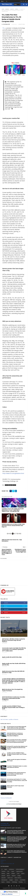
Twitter (14, 606)
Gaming (3, 873)
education (4, 877)
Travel (18, 873)
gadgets (12, 9)
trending (20, 882)
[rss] (19, 885)
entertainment (4, 880)
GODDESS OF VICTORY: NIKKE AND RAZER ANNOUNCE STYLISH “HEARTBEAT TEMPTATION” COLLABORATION (13, 510)
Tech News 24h (4, 823)
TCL (3, 28)
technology (14, 882)
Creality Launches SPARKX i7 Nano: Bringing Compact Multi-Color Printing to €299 (16, 754)
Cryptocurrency (19, 871)
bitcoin (8, 875)
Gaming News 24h (5, 825)
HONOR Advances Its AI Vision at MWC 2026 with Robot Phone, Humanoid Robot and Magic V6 (13, 525)
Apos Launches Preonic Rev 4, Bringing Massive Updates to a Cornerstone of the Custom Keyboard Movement (16, 741)
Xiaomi (22, 873)
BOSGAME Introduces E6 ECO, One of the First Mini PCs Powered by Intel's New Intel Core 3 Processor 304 (16, 846)
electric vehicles (18, 877)
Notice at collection (7, 894)
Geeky (8, 873)
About (2, 862)
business (14, 875)
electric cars (10, 877)
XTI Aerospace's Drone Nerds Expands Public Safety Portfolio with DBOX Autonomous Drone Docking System (16, 728)
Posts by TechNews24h (6, 798)
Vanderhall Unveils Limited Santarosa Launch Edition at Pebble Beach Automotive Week (16, 774)
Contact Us (3, 860)
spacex (3, 882)
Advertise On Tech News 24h (7, 863)
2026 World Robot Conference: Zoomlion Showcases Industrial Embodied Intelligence (15, 734)
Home (3, 9)
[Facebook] (8, 885)
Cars (8, 871)
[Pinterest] (25, 1)
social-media (22, 880)
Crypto (12, 871)
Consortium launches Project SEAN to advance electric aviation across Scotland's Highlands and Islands (16, 832)
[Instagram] (23, 1)
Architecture (11, 869)
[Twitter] (11, 885)
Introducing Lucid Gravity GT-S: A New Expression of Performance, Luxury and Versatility (17, 780)
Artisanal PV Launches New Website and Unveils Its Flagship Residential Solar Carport (17, 747)
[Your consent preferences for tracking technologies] (25, 893)
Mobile (16, 9)
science (16, 880)
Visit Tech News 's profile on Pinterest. (9, 719)
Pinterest (14, 612)
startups (8, 882)
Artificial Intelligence (20, 869)
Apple (5, 869)
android (7, 9)
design (19, 875)
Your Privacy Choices (12, 891)
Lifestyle (13, 873)
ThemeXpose (22, 888)
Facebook (14, 602)
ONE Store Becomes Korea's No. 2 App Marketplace (12, 540)
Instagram (14, 609)
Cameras (3, 871)
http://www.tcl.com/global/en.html (13, 473)
